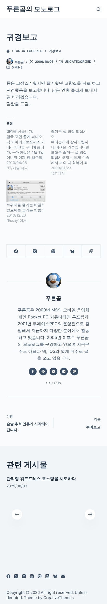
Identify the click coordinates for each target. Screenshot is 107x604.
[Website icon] (43, 371)
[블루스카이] (72, 251)
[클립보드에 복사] (91, 251)
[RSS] (47, 576)
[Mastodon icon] (74, 371)
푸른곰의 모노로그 (33, 9)
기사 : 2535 (53, 383)
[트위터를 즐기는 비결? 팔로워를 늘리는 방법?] (26, 191)
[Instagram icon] (64, 371)
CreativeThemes (58, 597)
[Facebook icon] (33, 371)
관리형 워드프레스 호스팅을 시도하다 (41, 478)
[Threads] (53, 251)
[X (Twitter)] (34, 251)
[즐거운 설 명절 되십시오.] (73, 152)
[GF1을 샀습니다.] (28, 150)
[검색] (99, 9)
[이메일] (63, 576)
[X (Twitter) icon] (53, 371)
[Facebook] (16, 251)
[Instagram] (24, 576)
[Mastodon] (40, 576)
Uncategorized (78, 62)
